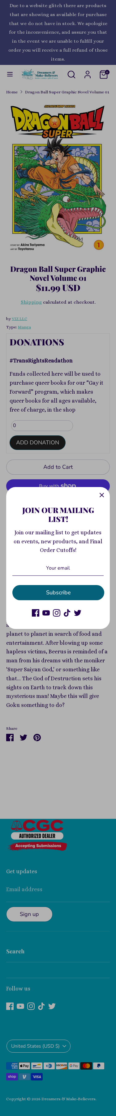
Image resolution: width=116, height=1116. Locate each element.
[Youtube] (46, 613)
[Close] (102, 495)
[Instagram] (56, 613)
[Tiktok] (67, 613)
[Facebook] (35, 613)
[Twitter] (77, 613)
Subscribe (58, 592)
